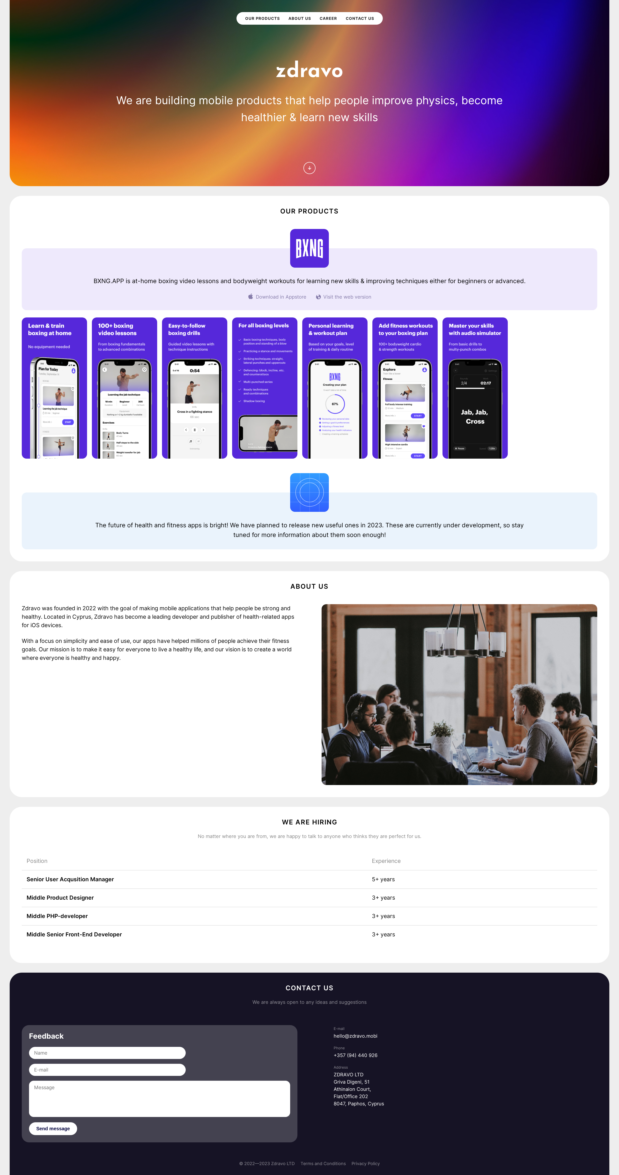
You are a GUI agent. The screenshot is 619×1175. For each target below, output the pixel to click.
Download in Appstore (281, 297)
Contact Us (360, 18)
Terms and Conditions (323, 1163)
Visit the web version (347, 297)
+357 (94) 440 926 (355, 1055)
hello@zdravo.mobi (355, 1036)
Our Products (262, 18)
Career (328, 18)
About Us (299, 18)
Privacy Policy (366, 1163)
